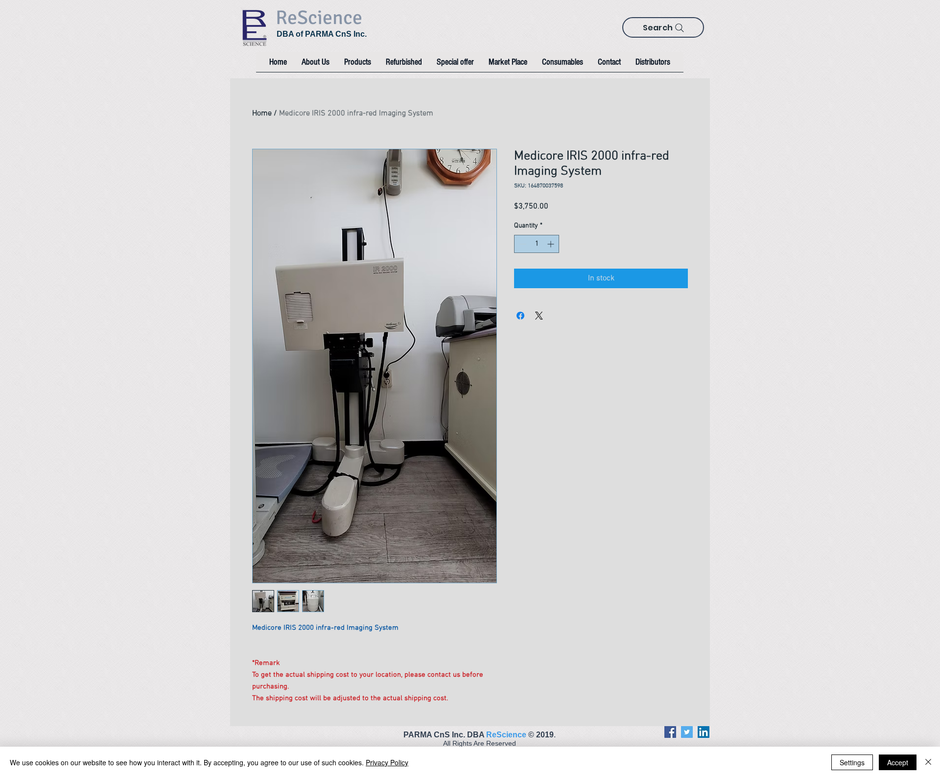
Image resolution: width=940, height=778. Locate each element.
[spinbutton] (536, 243)
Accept (897, 762)
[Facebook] (670, 732)
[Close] (928, 762)
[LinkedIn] (703, 732)
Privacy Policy (387, 762)
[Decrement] (522, 243)
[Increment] (551, 243)
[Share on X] (539, 315)
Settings (852, 762)
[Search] (679, 28)
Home (262, 113)
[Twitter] (687, 732)
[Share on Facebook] (520, 315)
